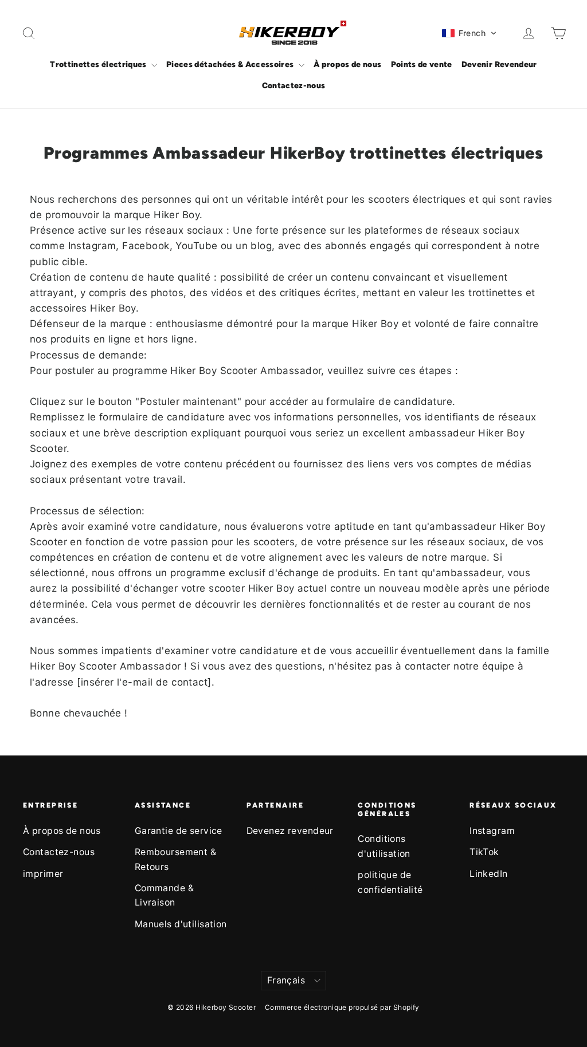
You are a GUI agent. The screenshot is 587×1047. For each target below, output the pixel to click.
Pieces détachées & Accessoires (231, 64)
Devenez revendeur (290, 830)
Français (286, 980)
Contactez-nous (294, 85)
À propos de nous (348, 64)
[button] (469, 33)
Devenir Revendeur (499, 64)
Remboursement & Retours (175, 859)
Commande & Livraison (164, 895)
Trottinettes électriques (99, 64)
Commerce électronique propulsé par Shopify (342, 1007)
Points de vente (421, 64)
